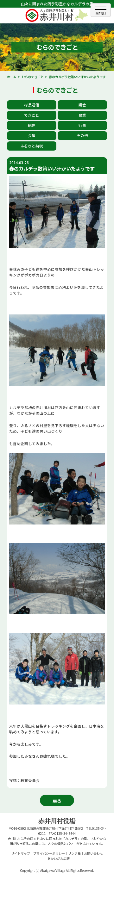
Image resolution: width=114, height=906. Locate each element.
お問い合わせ (93, 853)
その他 (82, 135)
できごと (31, 115)
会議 (31, 135)
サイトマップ (20, 853)
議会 (82, 104)
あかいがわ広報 (59, 858)
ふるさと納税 (31, 145)
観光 (31, 125)
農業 (82, 115)
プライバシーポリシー (49, 853)
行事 (82, 125)
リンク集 (74, 853)
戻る (57, 800)
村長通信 (31, 104)
